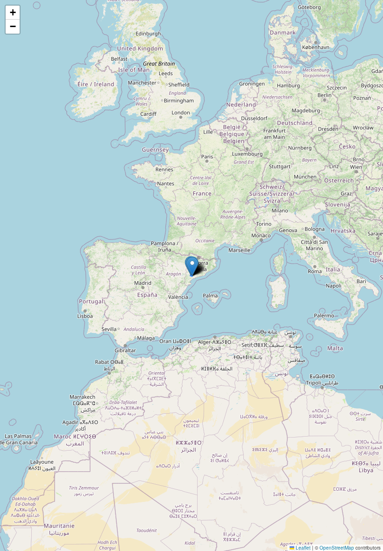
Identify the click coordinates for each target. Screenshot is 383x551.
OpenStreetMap (336, 547)
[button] (192, 266)
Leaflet (302, 547)
